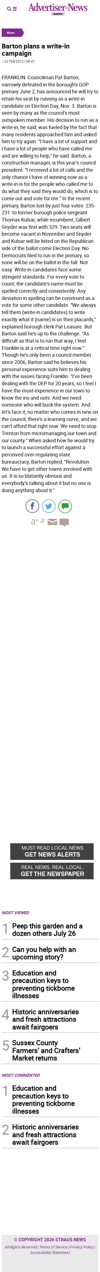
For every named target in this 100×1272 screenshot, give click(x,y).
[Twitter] (49, 506)
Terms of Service (53, 1247)
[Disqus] (50, 607)
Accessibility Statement (50, 1252)
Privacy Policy (82, 1247)
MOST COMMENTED (21, 1075)
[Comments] (65, 506)
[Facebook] (32, 506)
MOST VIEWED (15, 912)
